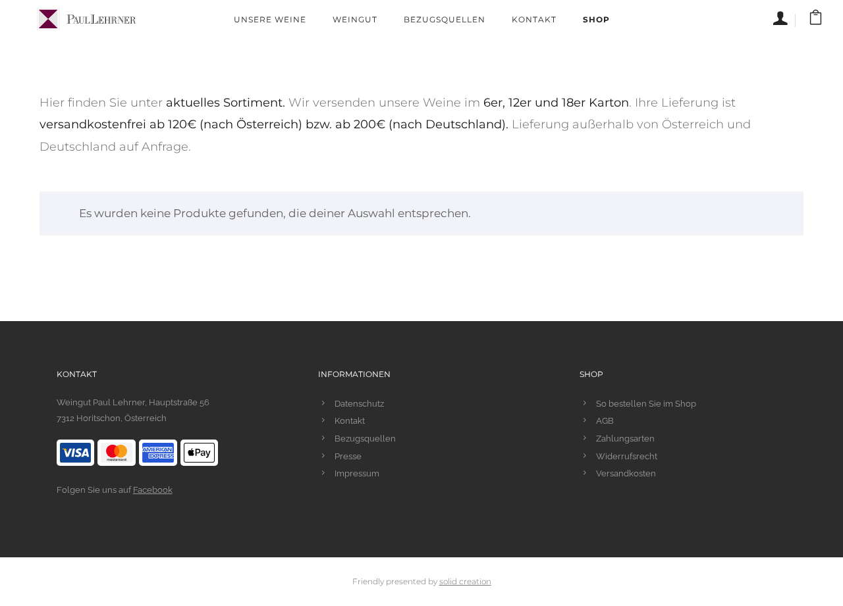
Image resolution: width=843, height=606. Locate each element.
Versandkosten (626, 473)
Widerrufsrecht (626, 456)
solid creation (465, 581)
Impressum (357, 473)
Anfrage (165, 146)
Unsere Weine (270, 19)
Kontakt (534, 19)
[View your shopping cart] (815, 19)
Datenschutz (359, 404)
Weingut (355, 19)
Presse (348, 456)
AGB (605, 421)
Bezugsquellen (444, 19)
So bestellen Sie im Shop (646, 404)
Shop (596, 19)
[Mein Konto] (784, 20)
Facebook (153, 490)
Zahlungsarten (625, 438)
